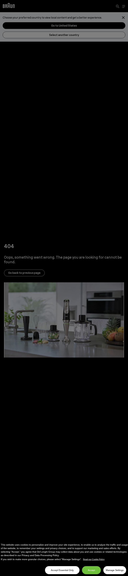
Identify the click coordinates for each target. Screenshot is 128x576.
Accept (91, 570)
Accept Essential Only (62, 570)
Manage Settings (115, 570)
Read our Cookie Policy (93, 559)
